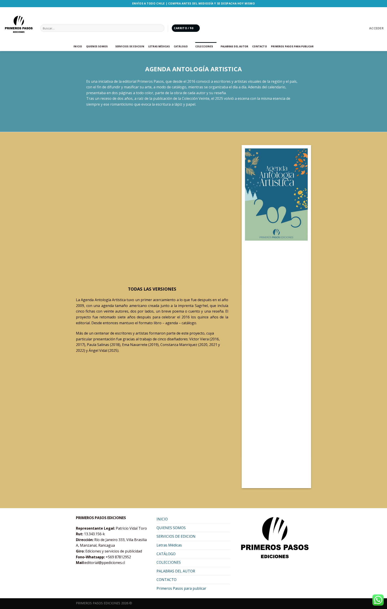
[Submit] (160, 28)
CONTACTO (259, 46)
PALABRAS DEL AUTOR (234, 46)
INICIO (77, 46)
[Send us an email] (351, 28)
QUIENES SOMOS (97, 46)
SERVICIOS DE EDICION (129, 46)
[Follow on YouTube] (363, 28)
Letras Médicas (159, 46)
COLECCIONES (204, 46)
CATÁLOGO (181, 46)
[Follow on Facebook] (339, 28)
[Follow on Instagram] (345, 28)
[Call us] (357, 28)
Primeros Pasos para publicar (292, 46)
